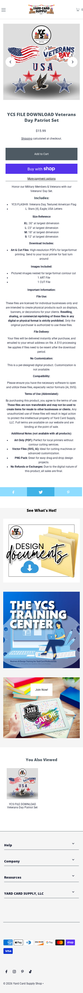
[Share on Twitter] (41, 491)
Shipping (26, 138)
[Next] (72, 62)
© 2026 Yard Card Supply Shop (22, 983)
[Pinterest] (22, 972)
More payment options (41, 178)
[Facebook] (6, 972)
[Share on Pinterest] (68, 491)
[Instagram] (14, 972)
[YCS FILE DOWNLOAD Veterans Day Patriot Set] (22, 783)
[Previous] (11, 62)
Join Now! (41, 689)
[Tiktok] (30, 972)
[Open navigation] (9, 9)
